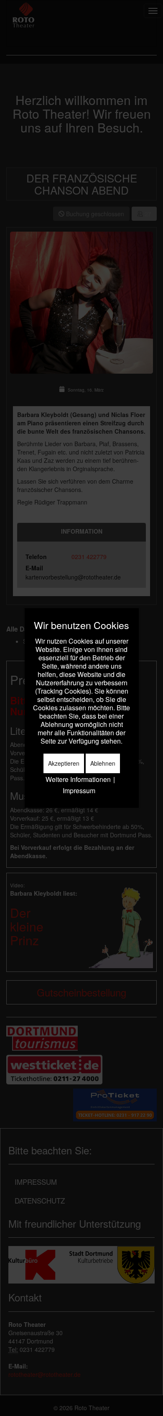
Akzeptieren (63, 763)
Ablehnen (102, 763)
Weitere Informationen (78, 779)
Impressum (79, 790)
